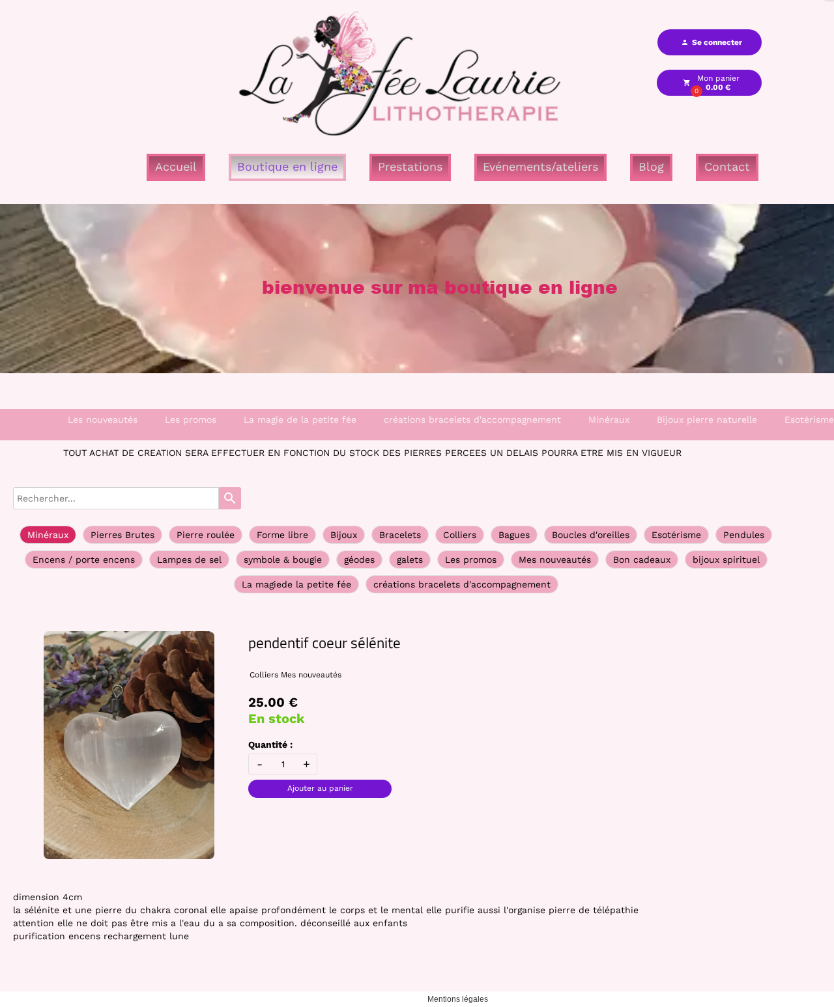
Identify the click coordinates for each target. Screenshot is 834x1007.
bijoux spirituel (726, 559)
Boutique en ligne (287, 166)
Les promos (190, 419)
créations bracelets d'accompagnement (472, 419)
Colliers (459, 535)
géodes (359, 559)
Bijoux (343, 535)
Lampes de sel (189, 559)
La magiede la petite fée (296, 584)
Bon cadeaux (641, 559)
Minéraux (608, 419)
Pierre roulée (206, 535)
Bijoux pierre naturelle (707, 419)
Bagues (514, 535)
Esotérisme (676, 535)
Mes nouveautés (555, 559)
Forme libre (282, 535)
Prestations (410, 166)
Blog (651, 166)
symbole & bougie (283, 559)
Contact (727, 166)
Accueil (176, 166)
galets (410, 559)
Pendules (743, 535)
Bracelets (400, 535)
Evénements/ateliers (540, 166)
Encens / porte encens (84, 559)
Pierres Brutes (122, 535)
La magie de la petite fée (300, 419)
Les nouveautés (102, 419)
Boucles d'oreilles (590, 535)
